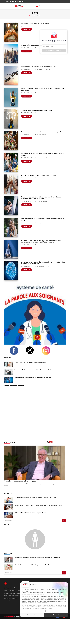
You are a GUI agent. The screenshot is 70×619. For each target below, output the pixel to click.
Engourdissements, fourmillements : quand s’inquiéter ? (31, 362)
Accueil (33, 15)
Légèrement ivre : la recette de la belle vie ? (36, 23)
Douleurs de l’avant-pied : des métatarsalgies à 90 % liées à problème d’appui (37, 557)
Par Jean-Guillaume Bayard (43, 26)
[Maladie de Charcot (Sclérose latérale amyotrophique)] (8, 515)
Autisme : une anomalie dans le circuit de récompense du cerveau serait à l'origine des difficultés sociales (41, 241)
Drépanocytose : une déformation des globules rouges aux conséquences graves (38, 505)
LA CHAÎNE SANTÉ (10, 442)
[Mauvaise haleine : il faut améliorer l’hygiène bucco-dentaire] (8, 567)
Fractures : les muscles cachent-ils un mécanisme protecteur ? (33, 377)
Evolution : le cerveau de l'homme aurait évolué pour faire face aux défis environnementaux (43, 263)
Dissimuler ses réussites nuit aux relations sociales (38, 67)
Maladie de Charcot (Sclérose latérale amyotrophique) (30, 513)
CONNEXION (15, 1)
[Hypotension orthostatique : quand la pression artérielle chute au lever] (8, 499)
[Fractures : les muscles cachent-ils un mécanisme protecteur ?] (8, 380)
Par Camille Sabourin (42, 201)
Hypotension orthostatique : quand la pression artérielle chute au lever (36, 497)
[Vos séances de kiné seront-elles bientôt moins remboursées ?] (8, 372)
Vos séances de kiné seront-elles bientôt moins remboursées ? (33, 370)
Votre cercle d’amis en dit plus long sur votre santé (38, 175)
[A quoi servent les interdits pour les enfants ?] (11, 119)
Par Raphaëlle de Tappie (43, 92)
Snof (38, 15)
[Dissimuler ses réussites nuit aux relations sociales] (11, 75)
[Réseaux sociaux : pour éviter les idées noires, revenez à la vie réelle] (11, 227)
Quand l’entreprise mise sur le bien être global (20, 481)
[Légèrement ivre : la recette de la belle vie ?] (11, 32)
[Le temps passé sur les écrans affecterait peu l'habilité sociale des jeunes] (11, 97)
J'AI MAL (7, 525)
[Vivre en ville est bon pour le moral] (11, 53)
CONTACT (21, 1)
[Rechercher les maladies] (64, 520)
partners (32, 589)
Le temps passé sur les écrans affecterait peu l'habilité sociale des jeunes (42, 89)
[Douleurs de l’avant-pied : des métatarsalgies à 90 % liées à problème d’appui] (8, 559)
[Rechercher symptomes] (64, 572)
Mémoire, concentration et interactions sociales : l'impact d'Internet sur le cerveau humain (41, 198)
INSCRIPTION (8, 1)
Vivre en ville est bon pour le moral (33, 45)
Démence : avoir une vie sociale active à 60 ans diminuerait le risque (42, 154)
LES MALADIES (8, 493)
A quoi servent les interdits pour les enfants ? (37, 110)
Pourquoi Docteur (9, 616)
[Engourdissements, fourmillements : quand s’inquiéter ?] (8, 364)
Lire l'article (26, 29)
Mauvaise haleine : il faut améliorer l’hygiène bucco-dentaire (32, 565)
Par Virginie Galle (41, 223)
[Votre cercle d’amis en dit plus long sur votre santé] (11, 184)
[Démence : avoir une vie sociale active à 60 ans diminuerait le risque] (11, 162)
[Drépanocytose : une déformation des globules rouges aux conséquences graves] (8, 507)
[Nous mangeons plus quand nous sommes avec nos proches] (11, 140)
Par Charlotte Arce (41, 134)
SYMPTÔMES (8, 553)
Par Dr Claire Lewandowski (43, 113)
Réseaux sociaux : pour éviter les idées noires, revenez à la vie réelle (42, 219)
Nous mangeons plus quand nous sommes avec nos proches (42, 132)
